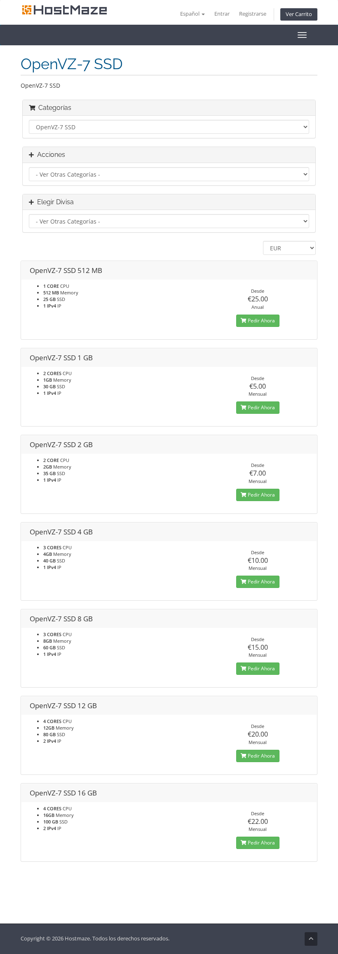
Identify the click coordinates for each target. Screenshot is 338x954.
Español (190, 13)
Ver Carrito (299, 14)
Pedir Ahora (260, 320)
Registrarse (252, 13)
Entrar (222, 13)
